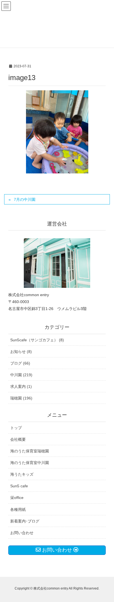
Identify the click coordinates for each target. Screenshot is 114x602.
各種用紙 (18, 509)
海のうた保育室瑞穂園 (29, 451)
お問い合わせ (21, 533)
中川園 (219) (21, 375)
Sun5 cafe (19, 486)
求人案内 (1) (21, 386)
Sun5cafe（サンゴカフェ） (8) (37, 340)
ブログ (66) (20, 363)
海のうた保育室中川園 (29, 462)
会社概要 (18, 439)
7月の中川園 (24, 199)
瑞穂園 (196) (21, 398)
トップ (16, 428)
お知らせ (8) (21, 351)
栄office (17, 497)
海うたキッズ (21, 474)
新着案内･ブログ (24, 521)
